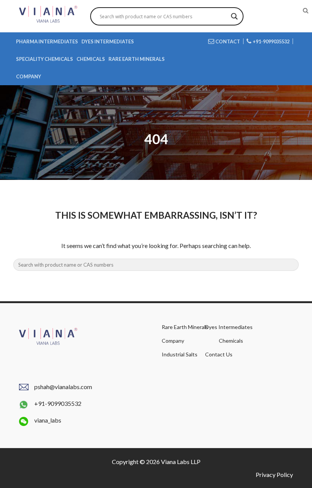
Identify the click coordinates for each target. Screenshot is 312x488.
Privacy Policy (274, 474)
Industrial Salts (179, 354)
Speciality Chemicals (44, 59)
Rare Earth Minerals (136, 59)
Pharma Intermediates (47, 41)
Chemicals (90, 59)
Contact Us (218, 354)
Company (28, 76)
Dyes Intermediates (107, 41)
